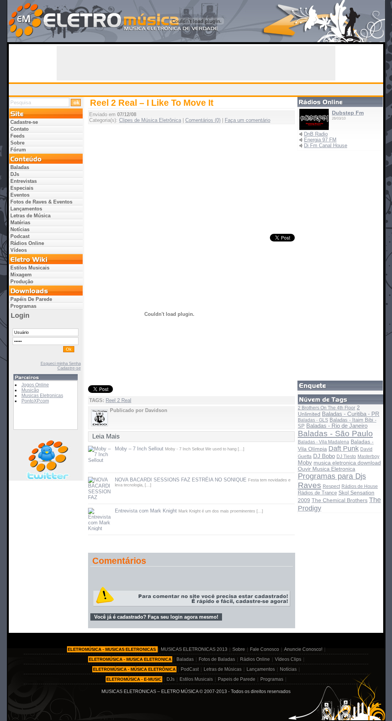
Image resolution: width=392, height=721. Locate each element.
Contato (19, 129)
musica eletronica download (347, 463)
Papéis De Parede (31, 299)
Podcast (19, 236)
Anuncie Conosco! (303, 649)
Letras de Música (30, 215)
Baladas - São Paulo (335, 433)
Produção (21, 281)
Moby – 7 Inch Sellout (139, 449)
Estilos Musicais (29, 268)
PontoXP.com (35, 401)
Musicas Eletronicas (42, 395)
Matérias (20, 222)
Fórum (18, 150)
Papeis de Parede (236, 679)
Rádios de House (359, 486)
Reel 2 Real (118, 400)
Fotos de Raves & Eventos (41, 202)
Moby (305, 462)
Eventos (19, 195)
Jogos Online (35, 385)
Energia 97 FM (320, 140)
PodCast (190, 669)
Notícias (19, 229)
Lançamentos (26, 209)
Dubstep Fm (348, 113)
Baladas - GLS (313, 420)
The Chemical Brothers (340, 500)
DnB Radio (316, 134)
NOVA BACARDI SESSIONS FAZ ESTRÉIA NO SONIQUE (181, 480)
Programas (23, 306)
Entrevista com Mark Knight (146, 511)
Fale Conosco (264, 649)
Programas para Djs (332, 476)
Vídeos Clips (288, 659)
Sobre (17, 143)
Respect (331, 486)
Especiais (21, 188)
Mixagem (21, 275)
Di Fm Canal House (325, 145)
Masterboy (368, 456)
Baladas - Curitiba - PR (350, 414)
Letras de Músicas (223, 669)
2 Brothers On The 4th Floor (326, 408)
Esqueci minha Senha (61, 363)
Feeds (17, 136)
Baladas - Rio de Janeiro (337, 426)
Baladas (19, 167)
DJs (14, 174)
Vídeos (18, 250)
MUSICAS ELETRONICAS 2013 (194, 649)
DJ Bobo (324, 456)
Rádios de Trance (317, 493)
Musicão (30, 390)
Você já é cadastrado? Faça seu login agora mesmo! (156, 617)
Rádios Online (27, 243)
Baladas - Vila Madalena (323, 442)
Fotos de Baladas (217, 659)
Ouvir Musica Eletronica (326, 469)
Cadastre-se (24, 122)
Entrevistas (23, 181)
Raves (309, 485)
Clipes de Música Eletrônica (150, 120)
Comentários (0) (202, 120)
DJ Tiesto (346, 456)
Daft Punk (343, 448)
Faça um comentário (247, 120)
